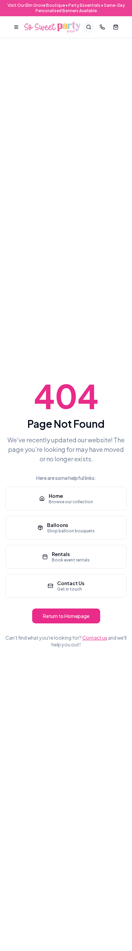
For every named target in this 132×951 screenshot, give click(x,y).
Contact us (94, 638)
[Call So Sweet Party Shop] (102, 27)
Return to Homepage (66, 616)
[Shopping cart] (115, 27)
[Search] (88, 27)
